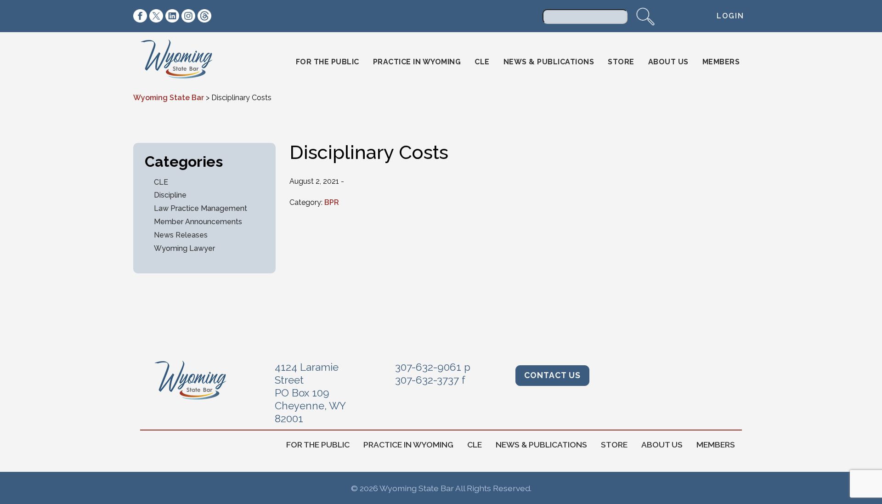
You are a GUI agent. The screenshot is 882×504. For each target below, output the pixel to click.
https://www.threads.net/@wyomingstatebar (204, 16)
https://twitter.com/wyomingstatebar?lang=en (156, 16)
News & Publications (548, 61)
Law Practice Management (200, 208)
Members (721, 61)
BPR (331, 202)
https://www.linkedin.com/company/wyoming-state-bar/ (172, 16)
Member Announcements (198, 221)
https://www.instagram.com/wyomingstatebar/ (188, 16)
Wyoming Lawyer (184, 248)
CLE (482, 61)
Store (621, 61)
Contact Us (552, 375)
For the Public (327, 61)
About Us (668, 61)
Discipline (170, 195)
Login (730, 15)
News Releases (181, 235)
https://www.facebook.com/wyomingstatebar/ (140, 16)
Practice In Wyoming (417, 61)
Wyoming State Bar (183, 62)
